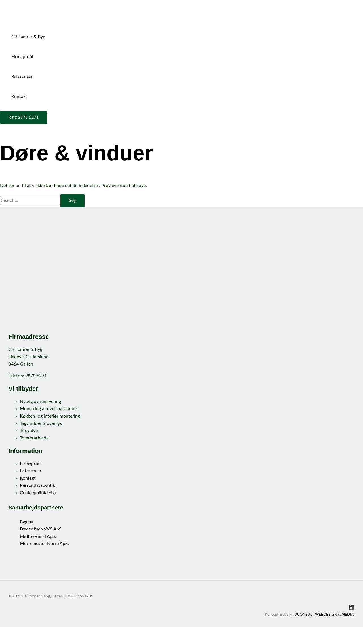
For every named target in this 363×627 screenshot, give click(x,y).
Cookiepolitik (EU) (38, 492)
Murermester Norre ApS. (44, 543)
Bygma (26, 522)
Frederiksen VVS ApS (41, 529)
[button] (23, 117)
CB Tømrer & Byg (28, 37)
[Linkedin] (351, 608)
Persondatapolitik (37, 485)
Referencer (22, 76)
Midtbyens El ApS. (38, 536)
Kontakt (19, 96)
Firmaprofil (22, 56)
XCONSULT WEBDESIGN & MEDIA (324, 614)
